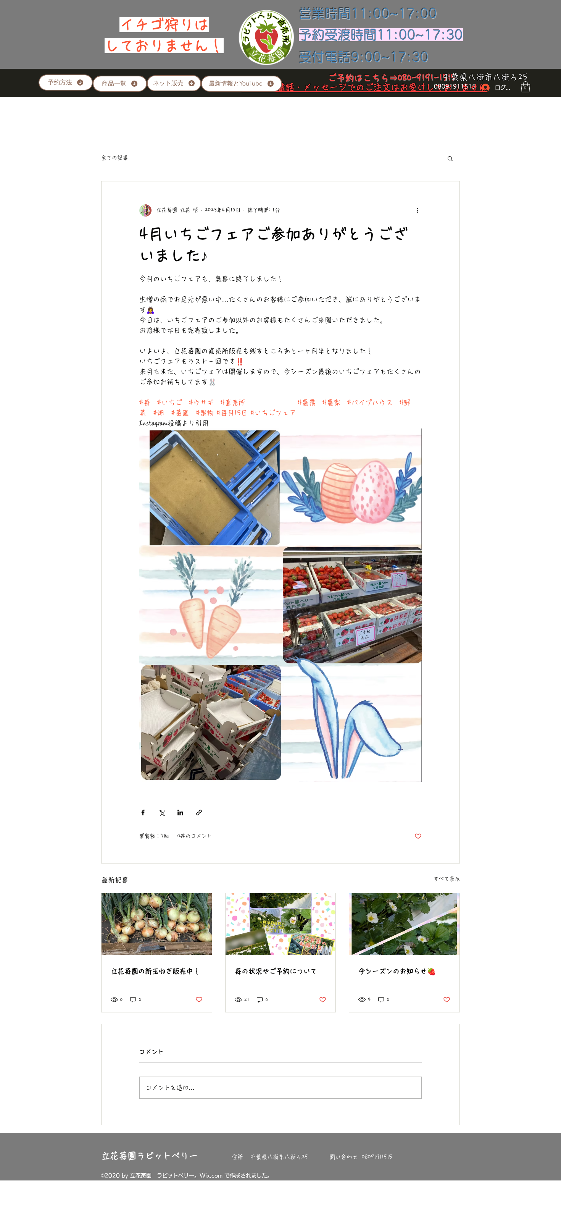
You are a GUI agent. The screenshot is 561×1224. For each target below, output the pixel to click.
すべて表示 (446, 878)
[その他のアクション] (417, 210)
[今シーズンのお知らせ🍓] (404, 924)
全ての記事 (114, 157)
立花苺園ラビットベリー (149, 1155)
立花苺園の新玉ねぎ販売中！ (155, 971)
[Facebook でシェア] (143, 812)
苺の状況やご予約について (276, 971)
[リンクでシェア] (199, 812)
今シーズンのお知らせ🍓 (396, 971)
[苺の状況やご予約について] (281, 924)
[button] (525, 86)
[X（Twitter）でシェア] (161, 812)
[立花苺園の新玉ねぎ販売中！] (157, 924)
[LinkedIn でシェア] (180, 812)
